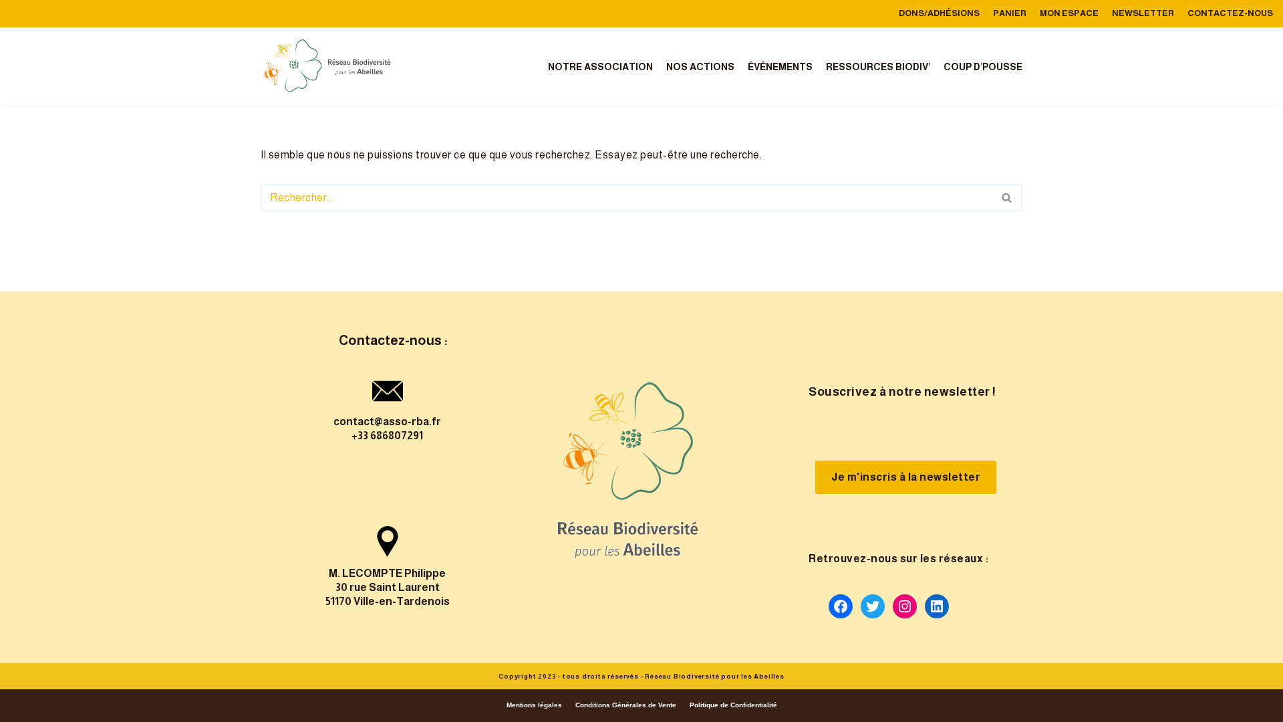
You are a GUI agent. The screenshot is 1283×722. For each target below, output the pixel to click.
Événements (780, 67)
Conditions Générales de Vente (625, 705)
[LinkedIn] (937, 606)
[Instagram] (905, 606)
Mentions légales (534, 705)
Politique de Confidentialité (733, 705)
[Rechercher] (1007, 197)
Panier (1009, 13)
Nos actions (700, 67)
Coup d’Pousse (983, 67)
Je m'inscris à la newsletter (905, 477)
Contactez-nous (1230, 13)
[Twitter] (873, 606)
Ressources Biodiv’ (878, 67)
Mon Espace (1069, 13)
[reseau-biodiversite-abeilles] (327, 66)
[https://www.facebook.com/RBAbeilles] (841, 606)
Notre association (600, 67)
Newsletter (1143, 13)
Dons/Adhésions (939, 13)
